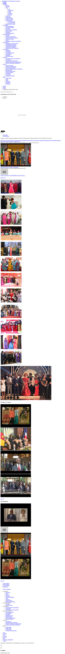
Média (4, 77)
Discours (7, 5)
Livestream (8, 83)
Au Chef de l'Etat (11, 22)
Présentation (8, 50)
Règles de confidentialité (8, 639)
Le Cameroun (6, 49)
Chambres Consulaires (10, 75)
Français (4, 2)
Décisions (10, 14)
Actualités (5, 4)
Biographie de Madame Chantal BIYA (13, 41)
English (4, 3)
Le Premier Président (10, 27)
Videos (4, 88)
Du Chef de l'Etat (11, 21)
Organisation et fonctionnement (12, 43)
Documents (8, 81)
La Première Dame (7, 34)
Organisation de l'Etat (10, 52)
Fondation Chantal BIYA (11, 36)
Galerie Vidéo (8, 628)
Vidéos (7, 80)
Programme (8, 32)
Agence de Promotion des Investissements (14, 68)
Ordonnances (10, 10)
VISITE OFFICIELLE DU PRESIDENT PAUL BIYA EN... (13, 175)
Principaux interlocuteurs (11, 67)
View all (2, 498)
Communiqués (8, 17)
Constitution (8, 51)
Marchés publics (9, 70)
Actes (7, 7)
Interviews (8, 6)
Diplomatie (8, 55)
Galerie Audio (8, 629)
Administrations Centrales (11, 44)
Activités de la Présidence (11, 47)
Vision (7, 593)
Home (4, 632)
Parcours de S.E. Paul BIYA (11, 29)
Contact (4, 640)
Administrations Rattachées (11, 45)
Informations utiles (9, 56)
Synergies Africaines (10, 38)
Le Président (5, 25)
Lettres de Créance (9, 19)
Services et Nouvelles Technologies (13, 63)
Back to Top (3, 177)
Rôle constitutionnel (10, 26)
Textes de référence (9, 72)
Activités (7, 35)
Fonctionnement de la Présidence (12, 607)
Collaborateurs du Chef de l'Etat (12, 48)
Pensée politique (9, 30)
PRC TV (5, 637)
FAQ (4, 638)
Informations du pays (10, 612)
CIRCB (7, 40)
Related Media (6, 136)
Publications (8, 82)
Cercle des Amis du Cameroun (12, 37)
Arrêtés (9, 12)
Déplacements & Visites (10, 601)
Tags (4, 635)
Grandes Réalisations (10, 597)
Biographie (8, 28)
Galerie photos (8, 78)
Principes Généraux (9, 65)
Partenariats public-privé (10, 71)
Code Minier (8, 73)
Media (4, 87)
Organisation (8, 608)
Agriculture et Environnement (12, 60)
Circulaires (10, 13)
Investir (4, 64)
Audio (7, 79)
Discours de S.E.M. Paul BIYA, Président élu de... (11, 141)
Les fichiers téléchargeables (11, 630)
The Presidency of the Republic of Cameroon (11, 1)
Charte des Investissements (11, 66)
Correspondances (9, 20)
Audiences (8, 15)
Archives (5, 636)
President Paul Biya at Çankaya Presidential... (10, 167)
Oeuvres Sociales (9, 605)
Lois (9, 9)
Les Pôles (5, 57)
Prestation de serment (10, 33)
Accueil (4, 86)
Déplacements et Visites (10, 24)
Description (5, 134)
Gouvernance (8, 59)
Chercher (5, 633)
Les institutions (9, 53)
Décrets (9, 11)
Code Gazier (8, 74)
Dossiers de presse (9, 18)
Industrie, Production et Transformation (13, 62)
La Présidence (6, 42)
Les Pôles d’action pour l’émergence (13, 58)
